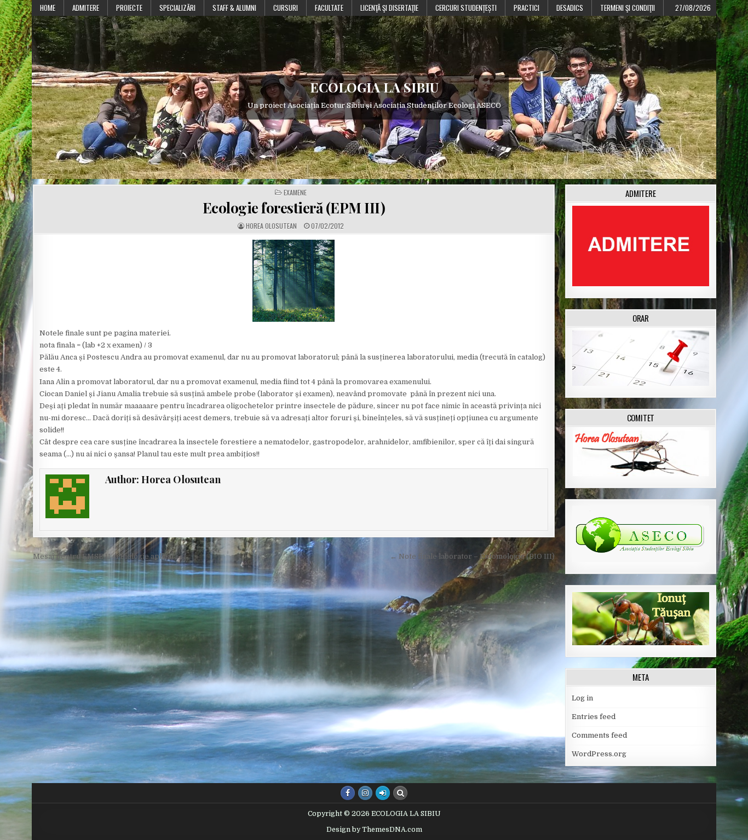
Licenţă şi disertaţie (389, 7)
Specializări (177, 7)
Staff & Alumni (234, 7)
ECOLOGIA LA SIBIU (374, 87)
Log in (582, 698)
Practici (526, 7)
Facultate (329, 7)
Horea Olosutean (271, 226)
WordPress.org (599, 754)
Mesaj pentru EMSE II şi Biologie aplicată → (110, 556)
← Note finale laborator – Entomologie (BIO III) (472, 556)
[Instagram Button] (365, 793)
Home (47, 7)
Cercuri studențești (466, 7)
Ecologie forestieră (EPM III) (294, 207)
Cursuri (285, 7)
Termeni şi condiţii (627, 7)
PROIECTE (129, 7)
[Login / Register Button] (383, 793)
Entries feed (593, 716)
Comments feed (599, 735)
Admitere (85, 7)
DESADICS (569, 7)
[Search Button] (400, 793)
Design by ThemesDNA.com (374, 829)
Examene (295, 192)
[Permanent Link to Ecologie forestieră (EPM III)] (293, 281)
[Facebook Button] (348, 793)
